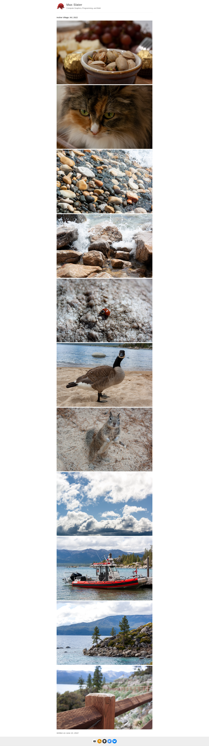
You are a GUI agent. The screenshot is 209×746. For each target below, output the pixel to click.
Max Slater (74, 4)
